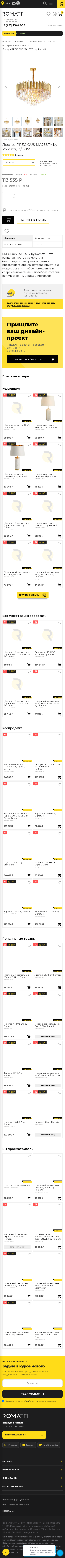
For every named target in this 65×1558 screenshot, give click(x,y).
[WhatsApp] (8, 3)
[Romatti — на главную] (15, 1416)
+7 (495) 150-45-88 (13, 25)
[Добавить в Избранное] (29, 396)
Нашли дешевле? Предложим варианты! (33, 210)
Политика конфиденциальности (15, 1500)
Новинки (20, 33)
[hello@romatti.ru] (18, 3)
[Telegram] (14, 3)
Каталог (9, 33)
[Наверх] (5, 1552)
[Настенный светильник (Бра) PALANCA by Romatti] (17, 1217)
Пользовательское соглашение (15, 1505)
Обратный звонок (55, 25)
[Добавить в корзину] (29, 438)
